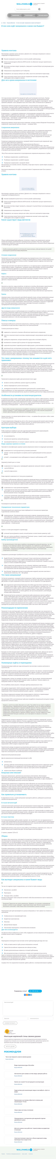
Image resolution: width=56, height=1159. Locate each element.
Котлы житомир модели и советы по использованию (28, 189)
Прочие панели (43, 15)
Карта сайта (24, 1153)
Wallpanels (24, 4)
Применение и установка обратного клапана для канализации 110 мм (28, 1100)
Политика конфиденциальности (13, 1153)
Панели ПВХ (15, 15)
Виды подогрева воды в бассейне (24, 1065)
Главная (3, 1153)
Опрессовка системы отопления (23, 1110)
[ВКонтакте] (25, 995)
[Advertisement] (28, 39)
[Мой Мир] (29, 995)
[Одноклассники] (27, 995)
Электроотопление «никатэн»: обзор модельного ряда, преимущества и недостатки (30, 1138)
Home (4, 22)
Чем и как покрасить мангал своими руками (18, 1057)
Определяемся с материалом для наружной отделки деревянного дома (29, 1119)
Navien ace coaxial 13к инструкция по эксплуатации (29, 1082)
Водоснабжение (11, 22)
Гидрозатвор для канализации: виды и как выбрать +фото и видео (32, 1091)
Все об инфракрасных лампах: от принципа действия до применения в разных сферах (28, 235)
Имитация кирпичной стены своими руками (22, 1036)
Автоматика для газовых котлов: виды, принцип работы (30, 1073)
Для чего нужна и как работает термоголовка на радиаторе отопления (32, 1129)
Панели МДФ (29, 15)
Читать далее (10, 1046)
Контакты (31, 1153)
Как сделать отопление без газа (28, 94)
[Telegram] (31, 995)
